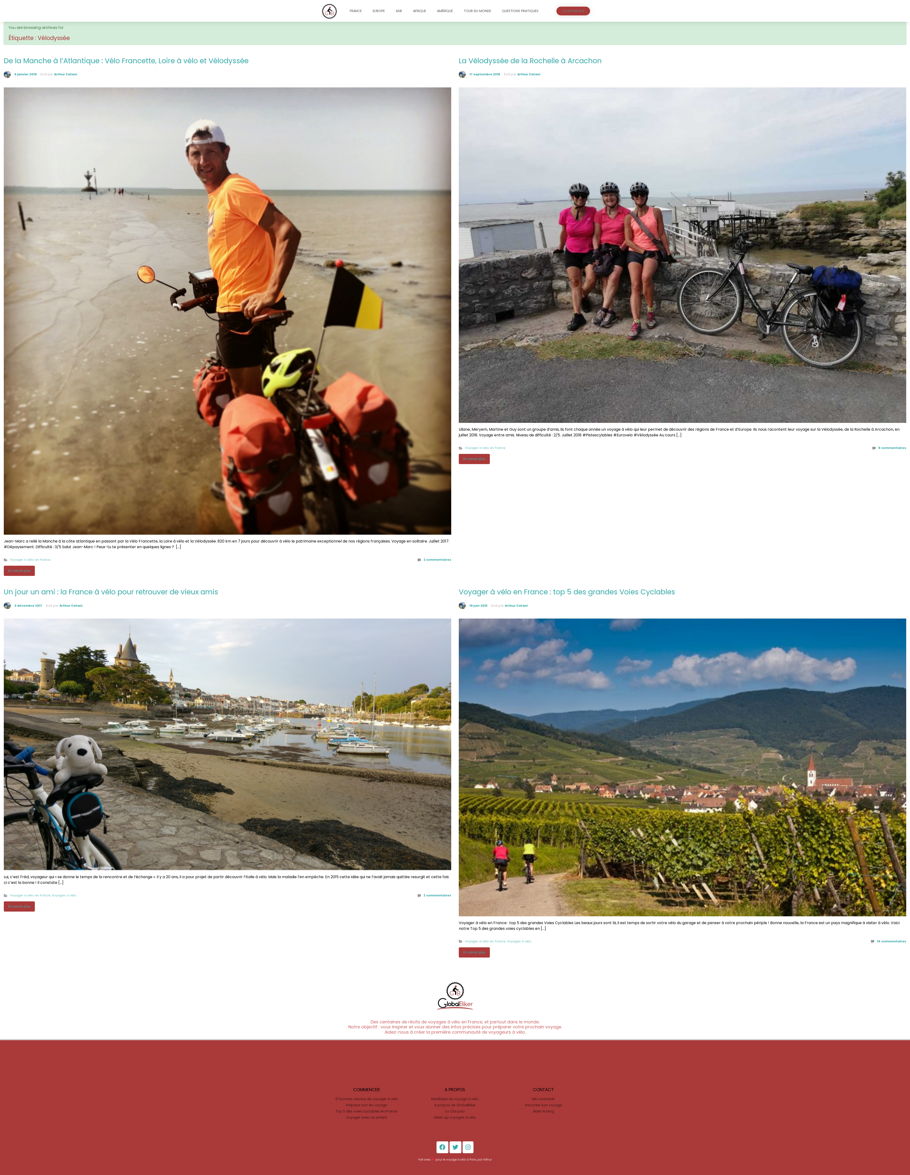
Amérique (445, 11)
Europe (379, 11)
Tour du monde (477, 11)
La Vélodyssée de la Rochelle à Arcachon (530, 61)
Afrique (419, 11)
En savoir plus (19, 570)
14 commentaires (891, 941)
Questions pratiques (520, 11)
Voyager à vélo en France (30, 560)
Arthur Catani (65, 74)
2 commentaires (437, 560)
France (356, 11)
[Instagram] (468, 1147)
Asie (399, 11)
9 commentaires (892, 448)
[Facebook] (442, 1147)
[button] (573, 11)
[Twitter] (455, 1147)
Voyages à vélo (64, 895)
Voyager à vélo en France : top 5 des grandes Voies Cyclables (567, 592)
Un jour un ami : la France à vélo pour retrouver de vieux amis (111, 592)
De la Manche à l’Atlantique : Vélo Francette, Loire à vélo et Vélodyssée (126, 61)
